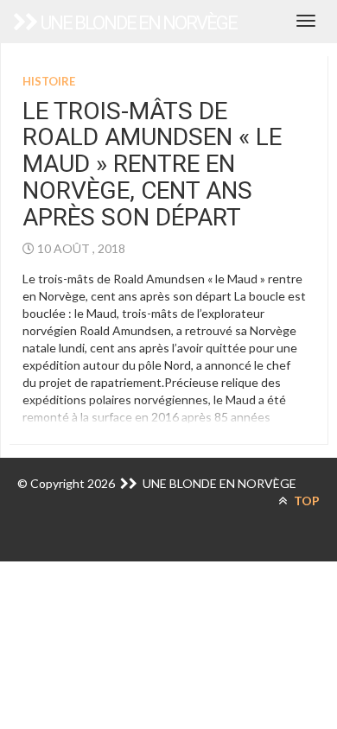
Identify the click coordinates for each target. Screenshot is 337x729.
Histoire (48, 81)
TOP (305, 500)
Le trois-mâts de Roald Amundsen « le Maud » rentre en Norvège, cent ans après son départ (152, 164)
